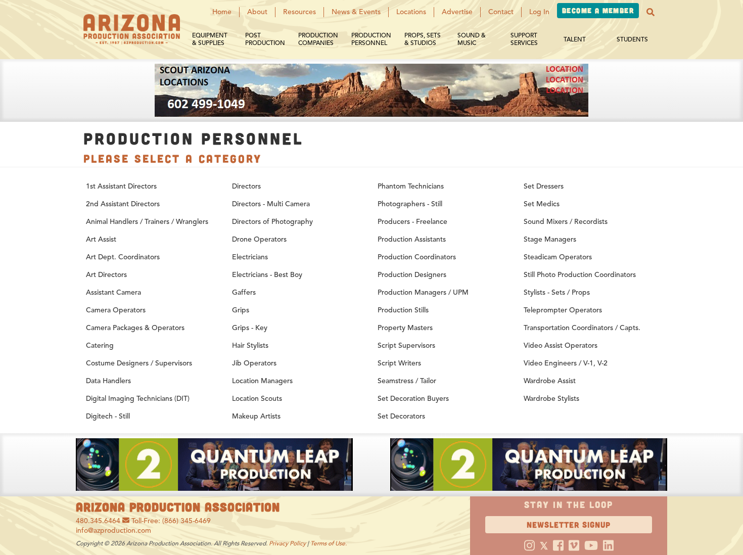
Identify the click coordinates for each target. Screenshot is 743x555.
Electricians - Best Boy (267, 274)
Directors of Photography (272, 221)
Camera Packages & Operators (135, 327)
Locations (411, 12)
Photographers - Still (410, 204)
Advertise (457, 12)
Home (221, 12)
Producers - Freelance (412, 221)
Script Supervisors (406, 345)
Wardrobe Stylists (551, 398)
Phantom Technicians (411, 186)
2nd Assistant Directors (123, 204)
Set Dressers (544, 186)
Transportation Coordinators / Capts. (582, 327)
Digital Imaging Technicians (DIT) (138, 398)
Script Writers (399, 363)
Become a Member (598, 10)
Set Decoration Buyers (413, 398)
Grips (240, 310)
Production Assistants (412, 239)
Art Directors (106, 274)
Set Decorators (401, 416)
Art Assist (101, 239)
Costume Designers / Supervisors (139, 363)
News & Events (356, 12)
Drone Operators (259, 239)
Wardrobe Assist (550, 381)
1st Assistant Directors (121, 186)
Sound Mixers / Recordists (566, 221)
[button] (650, 12)
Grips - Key (249, 327)
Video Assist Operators (560, 345)
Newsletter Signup (569, 524)
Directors (246, 186)
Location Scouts (257, 398)
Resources (299, 12)
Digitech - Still (108, 416)
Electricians (250, 257)
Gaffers (244, 292)
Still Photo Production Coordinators (580, 274)
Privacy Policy (287, 543)
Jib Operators (254, 363)
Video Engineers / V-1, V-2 (566, 363)
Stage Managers (550, 239)
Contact (501, 12)
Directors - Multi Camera (271, 204)
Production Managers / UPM (423, 292)
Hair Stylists (250, 345)
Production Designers (412, 274)
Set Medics (542, 204)
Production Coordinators (417, 257)
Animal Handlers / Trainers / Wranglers (147, 221)
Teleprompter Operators (563, 310)
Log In (539, 12)
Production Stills (403, 310)
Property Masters (405, 327)
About (257, 12)
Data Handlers (108, 381)
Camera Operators (116, 310)
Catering (100, 345)
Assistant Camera (113, 292)
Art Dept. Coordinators (123, 257)
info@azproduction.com (113, 530)
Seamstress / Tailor (407, 381)
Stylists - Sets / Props (557, 292)
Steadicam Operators (558, 257)
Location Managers (262, 381)
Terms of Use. (328, 543)
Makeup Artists (256, 416)
